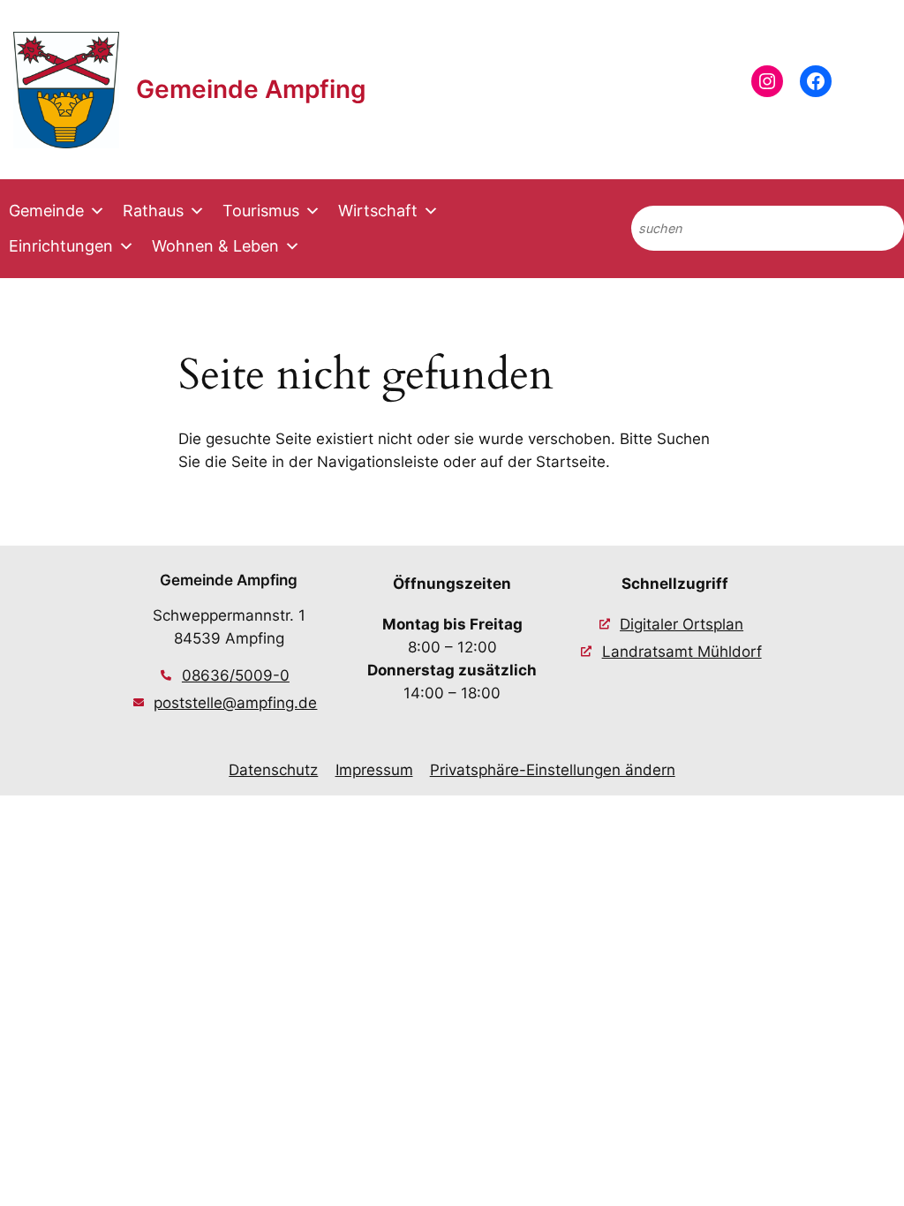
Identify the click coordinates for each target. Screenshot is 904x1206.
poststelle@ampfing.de (235, 703)
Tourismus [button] (260, 210)
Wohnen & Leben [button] (215, 246)
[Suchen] (875, 228)
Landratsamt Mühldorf (682, 651)
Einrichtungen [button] (61, 246)
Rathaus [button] (153, 210)
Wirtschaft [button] (378, 210)
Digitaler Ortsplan (681, 624)
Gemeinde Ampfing (251, 89)
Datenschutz (273, 770)
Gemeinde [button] (46, 210)
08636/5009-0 (236, 675)
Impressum (374, 770)
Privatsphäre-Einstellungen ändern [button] (552, 770)
